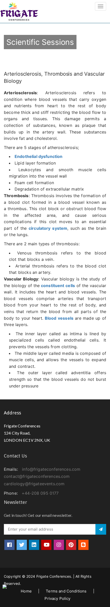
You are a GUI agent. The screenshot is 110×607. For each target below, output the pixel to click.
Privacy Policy (57, 598)
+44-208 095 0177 (40, 493)
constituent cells (57, 285)
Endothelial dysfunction (39, 156)
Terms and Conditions (66, 591)
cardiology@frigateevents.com (34, 483)
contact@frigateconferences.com (37, 476)
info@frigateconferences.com (51, 469)
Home (26, 591)
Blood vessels (59, 318)
